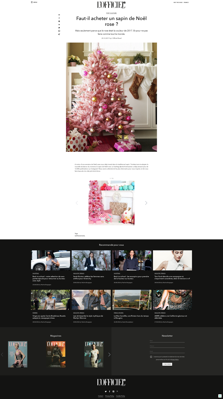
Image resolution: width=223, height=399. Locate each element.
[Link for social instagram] (113, 392)
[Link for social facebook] (109, 392)
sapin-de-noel (80, 236)
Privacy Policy (175, 359)
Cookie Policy (120, 396)
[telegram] (59, 34)
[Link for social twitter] (106, 392)
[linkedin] (59, 24)
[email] (59, 15)
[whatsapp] (59, 31)
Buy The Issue (178, 2)
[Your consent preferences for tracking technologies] (220, 396)
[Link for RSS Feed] (117, 391)
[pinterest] (59, 21)
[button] (146, 203)
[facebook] (59, 18)
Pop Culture (111, 13)
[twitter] (59, 28)
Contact (100, 396)
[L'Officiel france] (111, 5)
